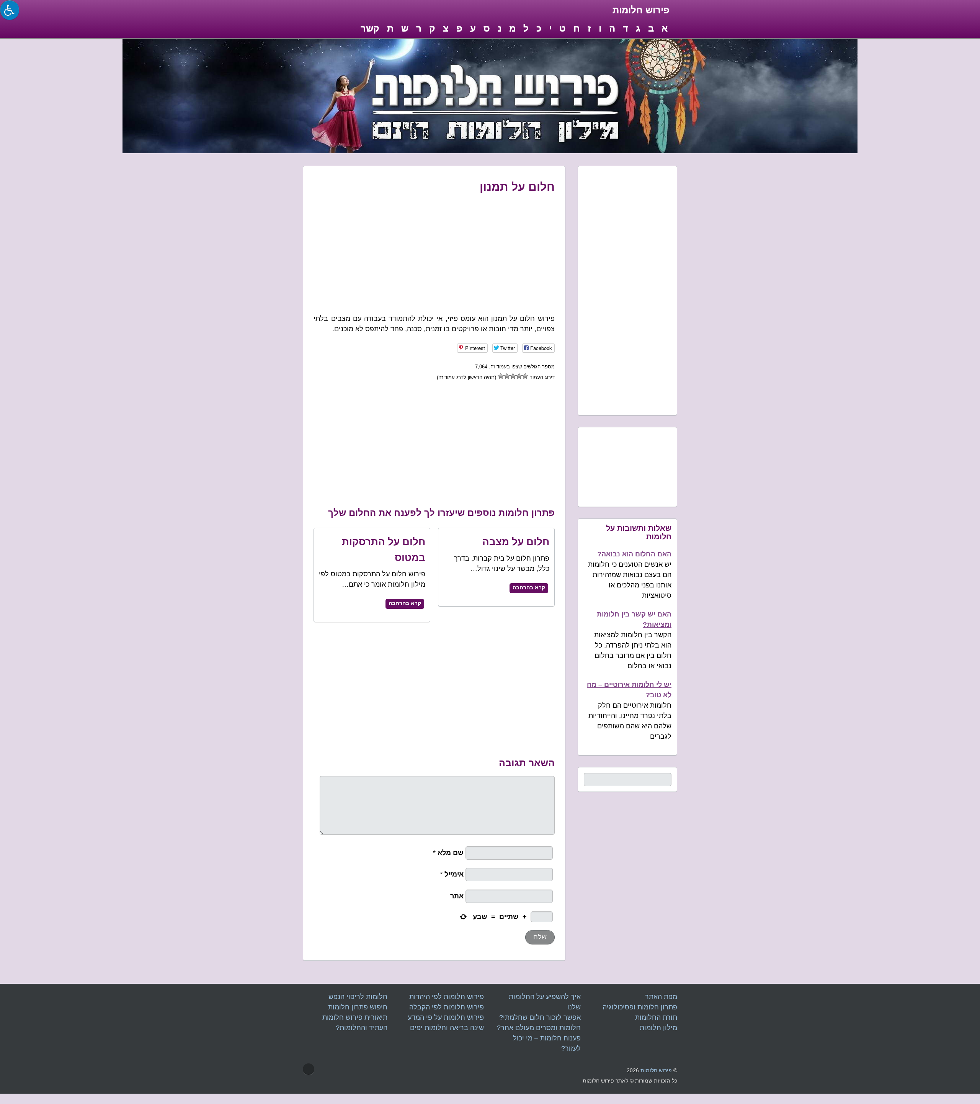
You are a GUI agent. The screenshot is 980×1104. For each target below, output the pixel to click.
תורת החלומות (656, 1017)
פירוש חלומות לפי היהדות (446, 997)
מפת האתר (661, 997)
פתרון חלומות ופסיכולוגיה (640, 1007)
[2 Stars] (519, 376)
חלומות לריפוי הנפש (357, 997)
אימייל (455, 874)
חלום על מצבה (515, 542)
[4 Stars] (507, 376)
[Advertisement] (434, 251)
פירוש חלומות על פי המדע (446, 1017)
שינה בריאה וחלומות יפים (447, 1028)
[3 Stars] (513, 376)
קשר (370, 28)
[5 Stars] (501, 376)
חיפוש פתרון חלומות (357, 1007)
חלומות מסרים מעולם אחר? (539, 1028)
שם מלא (452, 853)
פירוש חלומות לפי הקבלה (446, 1007)
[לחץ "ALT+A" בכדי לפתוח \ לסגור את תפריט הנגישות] (9, 10)
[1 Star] (525, 376)
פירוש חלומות (656, 1070)
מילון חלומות (658, 1028)
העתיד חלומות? (361, 1028)
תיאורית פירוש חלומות (354, 1017)
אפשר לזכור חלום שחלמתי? (540, 1017)
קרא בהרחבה (405, 603)
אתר (458, 896)
